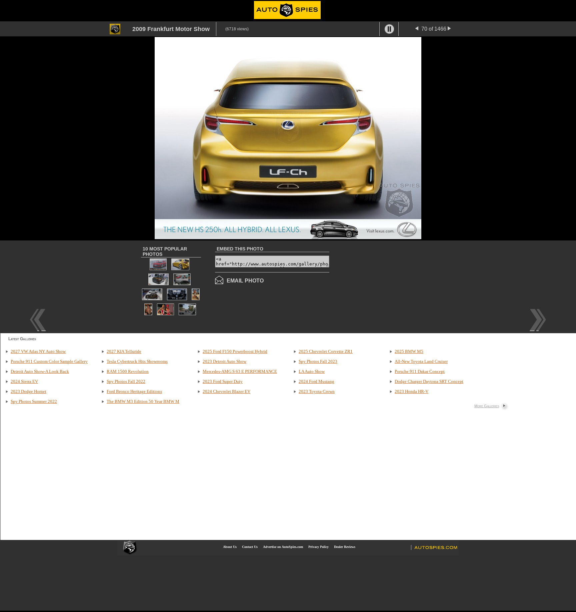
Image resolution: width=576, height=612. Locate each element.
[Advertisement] (385, 286)
